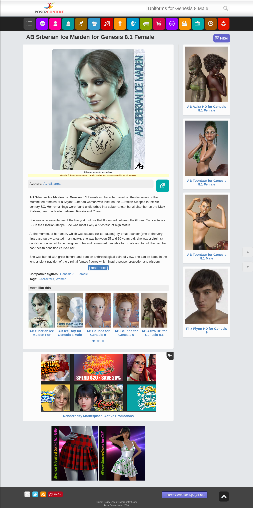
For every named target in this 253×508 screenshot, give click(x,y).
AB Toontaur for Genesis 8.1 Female (206, 182)
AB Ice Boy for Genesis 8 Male (70, 333)
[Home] (49, 7)
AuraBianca (51, 183)
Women (61, 279)
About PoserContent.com (124, 502)
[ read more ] (98, 268)
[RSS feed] (43, 494)
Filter (224, 38)
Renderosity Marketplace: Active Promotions (98, 416)
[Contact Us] (27, 494)
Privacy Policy (103, 502)
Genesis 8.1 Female (74, 274)
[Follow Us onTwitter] (35, 494)
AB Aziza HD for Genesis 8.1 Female (154, 334)
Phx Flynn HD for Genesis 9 (206, 330)
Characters (46, 279)
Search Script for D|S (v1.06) (184, 495)
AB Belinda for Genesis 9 (98, 333)
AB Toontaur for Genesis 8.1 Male (206, 256)
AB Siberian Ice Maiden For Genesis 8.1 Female (41, 336)
